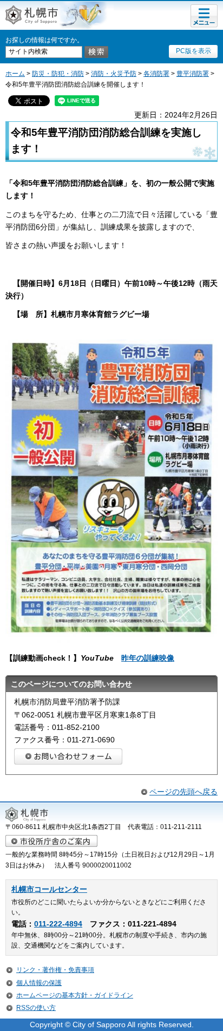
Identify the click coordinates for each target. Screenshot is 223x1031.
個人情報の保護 (39, 983)
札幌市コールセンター (49, 889)
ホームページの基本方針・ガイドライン (74, 995)
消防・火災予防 (113, 73)
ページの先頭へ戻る (183, 791)
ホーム (15, 73)
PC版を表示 (193, 51)
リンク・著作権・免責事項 (55, 970)
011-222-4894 (58, 924)
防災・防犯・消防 (58, 73)
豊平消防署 (192, 73)
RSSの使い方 (36, 1008)
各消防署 (156, 73)
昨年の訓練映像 (147, 658)
